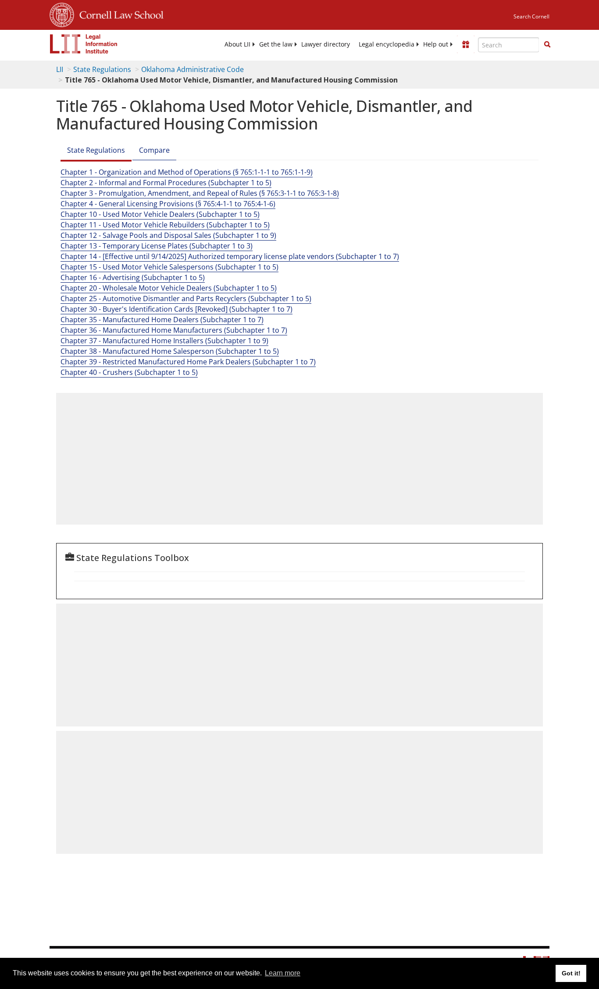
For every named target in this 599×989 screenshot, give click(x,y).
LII (59, 69)
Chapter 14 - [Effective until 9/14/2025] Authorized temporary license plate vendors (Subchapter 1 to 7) (230, 256)
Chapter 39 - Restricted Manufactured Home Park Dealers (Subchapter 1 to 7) (188, 362)
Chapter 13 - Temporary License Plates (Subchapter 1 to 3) (157, 246)
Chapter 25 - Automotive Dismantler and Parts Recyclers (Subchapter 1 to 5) (186, 298)
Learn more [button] (282, 973)
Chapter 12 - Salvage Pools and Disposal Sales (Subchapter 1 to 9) (168, 235)
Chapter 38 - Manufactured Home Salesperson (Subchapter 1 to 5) (170, 351)
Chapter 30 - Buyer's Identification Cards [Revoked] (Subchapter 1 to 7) (176, 309)
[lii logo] (84, 44)
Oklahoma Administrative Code (192, 69)
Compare (154, 150)
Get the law (275, 44)
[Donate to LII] (465, 44)
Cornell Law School (119, 13)
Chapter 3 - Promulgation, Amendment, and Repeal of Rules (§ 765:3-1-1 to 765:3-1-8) (200, 193)
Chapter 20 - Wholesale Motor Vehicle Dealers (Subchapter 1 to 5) (169, 288)
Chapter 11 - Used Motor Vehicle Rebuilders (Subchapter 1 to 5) (165, 225)
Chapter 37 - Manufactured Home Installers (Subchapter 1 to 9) (164, 340)
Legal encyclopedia (386, 44)
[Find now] (547, 45)
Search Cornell (531, 16)
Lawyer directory (325, 44)
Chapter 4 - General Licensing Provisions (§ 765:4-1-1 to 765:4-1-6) (168, 204)
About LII (237, 44)
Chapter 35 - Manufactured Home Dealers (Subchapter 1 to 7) (162, 319)
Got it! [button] (571, 973)
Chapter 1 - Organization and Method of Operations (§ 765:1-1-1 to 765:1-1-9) (187, 172)
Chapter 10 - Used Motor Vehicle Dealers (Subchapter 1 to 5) (160, 214)
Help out (435, 44)
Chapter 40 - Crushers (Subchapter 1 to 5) (129, 372)
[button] (547, 44)
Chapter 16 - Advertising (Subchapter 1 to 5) (133, 277)
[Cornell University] (62, 13)
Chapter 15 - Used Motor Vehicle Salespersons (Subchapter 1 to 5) (169, 267)
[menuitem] (237, 44)
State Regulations (102, 69)
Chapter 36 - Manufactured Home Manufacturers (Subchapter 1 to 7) (174, 330)
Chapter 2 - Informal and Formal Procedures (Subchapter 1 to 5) (166, 182)
